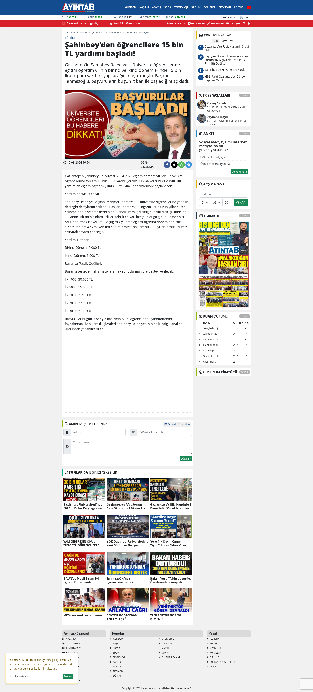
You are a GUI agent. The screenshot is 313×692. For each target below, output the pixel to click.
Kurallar (215, 652)
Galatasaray (210, 333)
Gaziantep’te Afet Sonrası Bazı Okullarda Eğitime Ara (126, 506)
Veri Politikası (218, 666)
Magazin (166, 643)
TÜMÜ (243, 95)
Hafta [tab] (224, 41)
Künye (213, 643)
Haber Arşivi (73, 648)
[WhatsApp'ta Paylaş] (181, 164)
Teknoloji (181, 7)
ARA (242, 203)
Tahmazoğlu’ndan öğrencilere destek (120, 580)
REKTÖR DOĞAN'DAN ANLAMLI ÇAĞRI (122, 617)
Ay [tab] (231, 41)
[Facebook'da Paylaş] (167, 164)
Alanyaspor (209, 350)
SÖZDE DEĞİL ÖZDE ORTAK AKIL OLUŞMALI (226, 108)
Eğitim (238, 7)
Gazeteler (72, 675)
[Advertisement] (128, 371)
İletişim (234, 23)
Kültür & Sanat (170, 657)
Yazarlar (217, 23)
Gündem (130, 7)
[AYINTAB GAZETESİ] (223, 264)
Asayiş (156, 7)
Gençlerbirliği (211, 328)
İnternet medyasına (216, 164)
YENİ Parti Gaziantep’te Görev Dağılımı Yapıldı (225, 78)
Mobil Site (72, 666)
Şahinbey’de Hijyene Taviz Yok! (225, 70)
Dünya (165, 652)
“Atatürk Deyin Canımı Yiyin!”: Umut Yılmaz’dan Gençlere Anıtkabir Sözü (168, 543)
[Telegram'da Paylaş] (188, 164)
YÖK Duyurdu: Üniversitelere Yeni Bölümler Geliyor (127, 543)
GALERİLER (197, 23)
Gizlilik (214, 657)
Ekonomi (225, 7)
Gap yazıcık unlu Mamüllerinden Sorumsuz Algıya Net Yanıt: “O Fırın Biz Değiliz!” (226, 59)
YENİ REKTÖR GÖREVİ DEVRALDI (165, 617)
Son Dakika (73, 643)
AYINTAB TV (177, 23)
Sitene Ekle (73, 680)
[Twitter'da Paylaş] (174, 164)
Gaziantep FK (211, 356)
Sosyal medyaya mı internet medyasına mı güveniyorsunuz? (223, 146)
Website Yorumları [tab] (178, 424)
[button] (248, 6)
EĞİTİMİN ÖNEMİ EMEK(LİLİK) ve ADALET (227, 122)
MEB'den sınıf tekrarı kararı (83, 615)
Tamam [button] (68, 676)
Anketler (72, 662)
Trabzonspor (210, 345)
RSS (68, 671)
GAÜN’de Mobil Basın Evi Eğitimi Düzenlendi (81, 580)
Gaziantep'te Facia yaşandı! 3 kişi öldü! (227, 48)
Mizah (165, 648)
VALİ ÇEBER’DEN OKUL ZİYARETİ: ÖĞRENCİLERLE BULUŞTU (81, 543)
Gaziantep (229, 17)
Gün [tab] (215, 41)
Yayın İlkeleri (217, 648)
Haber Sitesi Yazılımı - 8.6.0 (177, 688)
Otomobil (167, 638)
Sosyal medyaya (214, 157)
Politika (209, 7)
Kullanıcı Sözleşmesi (222, 662)
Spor (167, 7)
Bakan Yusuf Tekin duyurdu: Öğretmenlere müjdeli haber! (170, 580)
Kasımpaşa (209, 361)
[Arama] (244, 23)
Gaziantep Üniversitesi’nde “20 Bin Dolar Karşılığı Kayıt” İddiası (83, 506)
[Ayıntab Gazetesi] (78, 7)
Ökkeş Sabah (216, 103)
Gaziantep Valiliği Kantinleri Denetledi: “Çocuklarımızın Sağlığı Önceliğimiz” (170, 506)
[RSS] (249, 23)
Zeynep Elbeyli (217, 117)
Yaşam (144, 7)
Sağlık (195, 7)
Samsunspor (210, 339)
